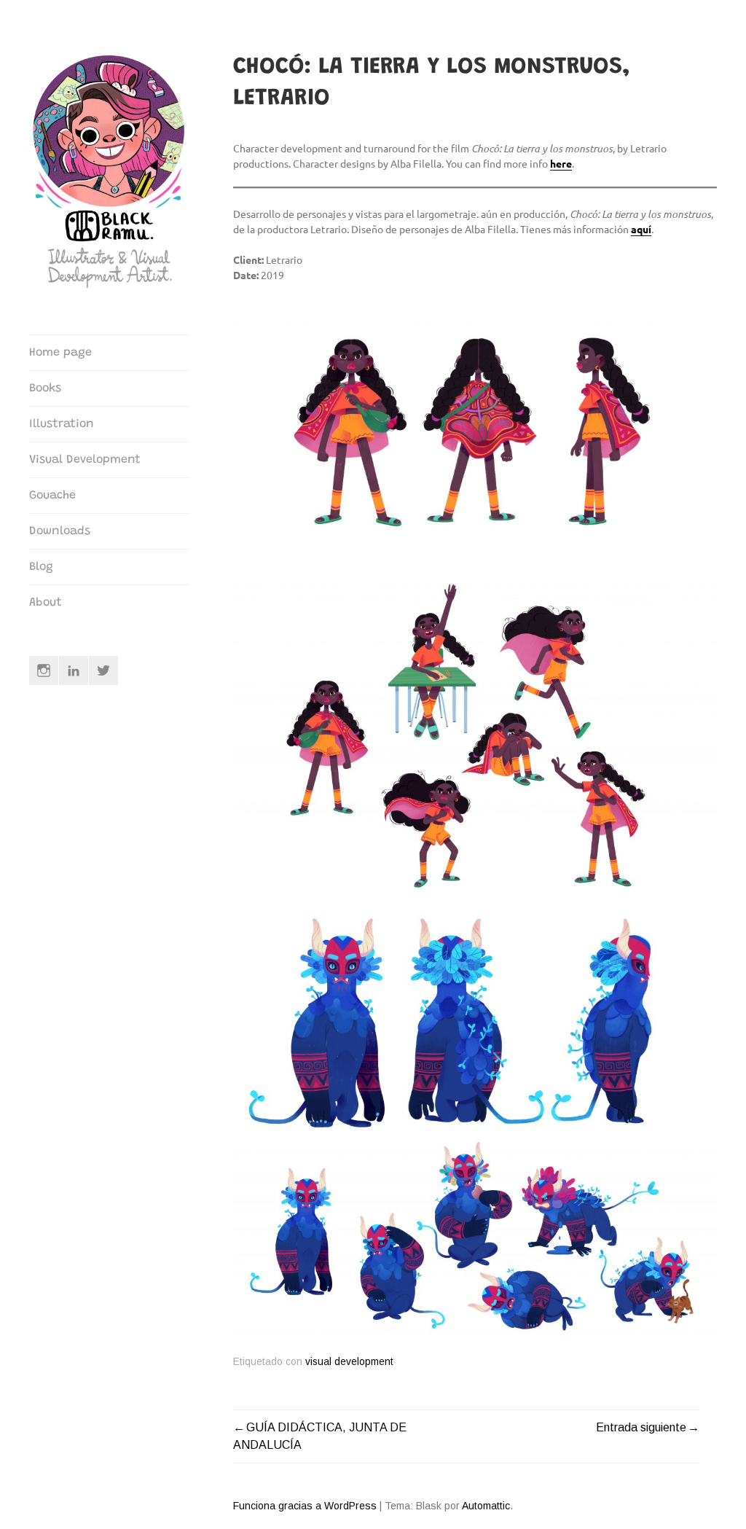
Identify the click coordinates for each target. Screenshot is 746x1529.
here (561, 163)
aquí (641, 228)
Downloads (59, 531)
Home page (60, 353)
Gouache (52, 495)
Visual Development (85, 460)
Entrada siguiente (641, 1427)
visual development (349, 1361)
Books (45, 388)
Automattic (486, 1506)
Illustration (61, 424)
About (45, 603)
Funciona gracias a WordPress (305, 1506)
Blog (41, 567)
